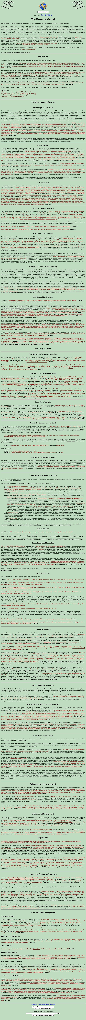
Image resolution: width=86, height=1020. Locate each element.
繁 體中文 (49, 15)
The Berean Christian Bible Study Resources (43, 1004)
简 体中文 (43, 15)
